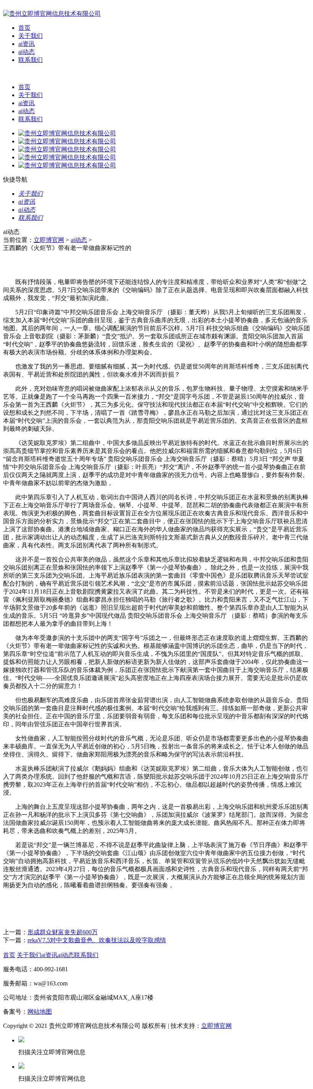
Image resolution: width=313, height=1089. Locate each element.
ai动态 (26, 52)
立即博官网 (49, 240)
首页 (24, 27)
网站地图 (39, 1011)
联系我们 (30, 60)
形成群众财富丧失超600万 (62, 932)
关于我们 (30, 35)
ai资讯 (26, 44)
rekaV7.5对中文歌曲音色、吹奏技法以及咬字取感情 (96, 940)
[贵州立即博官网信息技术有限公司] (52, 13)
